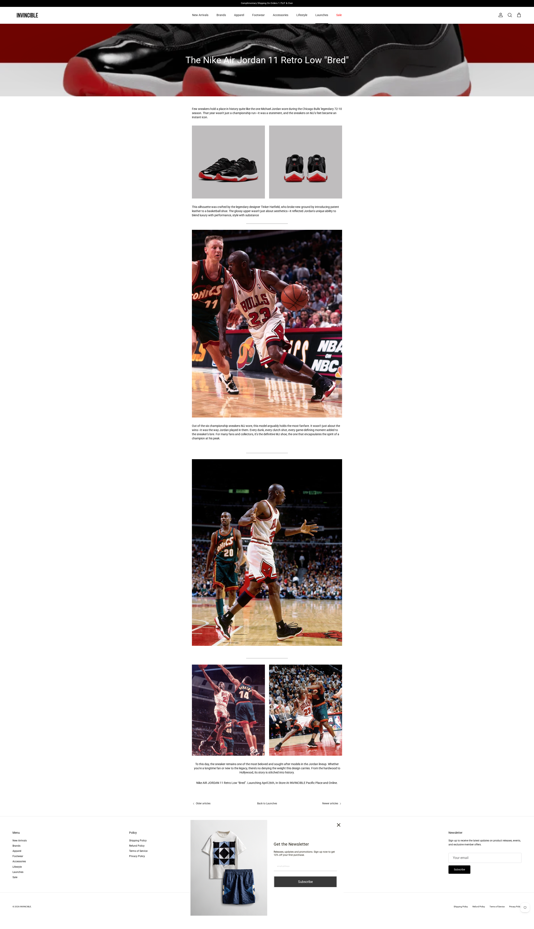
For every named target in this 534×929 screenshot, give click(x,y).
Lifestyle (301, 15)
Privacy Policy (137, 856)
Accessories (280, 15)
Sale (339, 15)
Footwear (258, 15)
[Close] (339, 825)
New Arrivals (200, 15)
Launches (321, 15)
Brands (221, 15)
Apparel (239, 15)
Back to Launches (267, 803)
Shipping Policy (138, 840)
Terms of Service (138, 851)
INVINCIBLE (25, 906)
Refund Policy (137, 845)
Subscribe (459, 869)
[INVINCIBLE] (27, 15)
